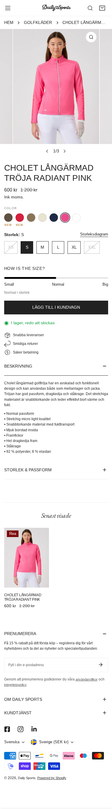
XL (74, 247)
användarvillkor (87, 679)
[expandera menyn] (7, 8)
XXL (92, 247)
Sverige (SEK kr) (53, 742)
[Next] (64, 151)
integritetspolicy (15, 684)
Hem (8, 22)
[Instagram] (20, 729)
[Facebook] (7, 729)
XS (10, 247)
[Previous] (47, 151)
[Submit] (101, 665)
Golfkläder (38, 22)
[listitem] (8, 217)
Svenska (11, 742)
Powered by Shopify (51, 778)
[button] (102, 8)
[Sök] (90, 8)
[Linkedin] (34, 729)
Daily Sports (27, 778)
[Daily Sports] (56, 8)
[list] (56, 92)
